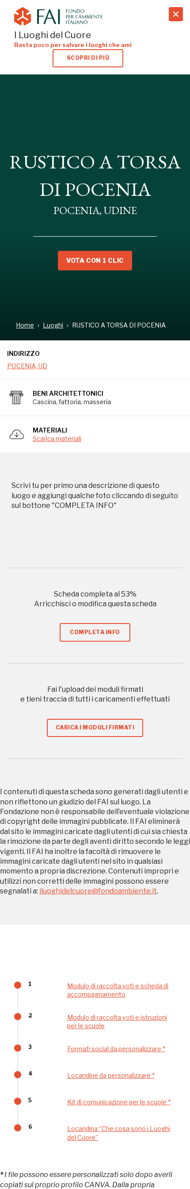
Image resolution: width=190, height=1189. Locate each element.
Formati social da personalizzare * (116, 1049)
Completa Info (95, 632)
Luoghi (53, 325)
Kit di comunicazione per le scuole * (119, 1102)
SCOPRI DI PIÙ (88, 58)
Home (25, 325)
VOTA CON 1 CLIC (94, 260)
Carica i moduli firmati (95, 727)
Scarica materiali (57, 438)
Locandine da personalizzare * (111, 1075)
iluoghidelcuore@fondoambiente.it (98, 891)
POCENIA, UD (27, 366)
